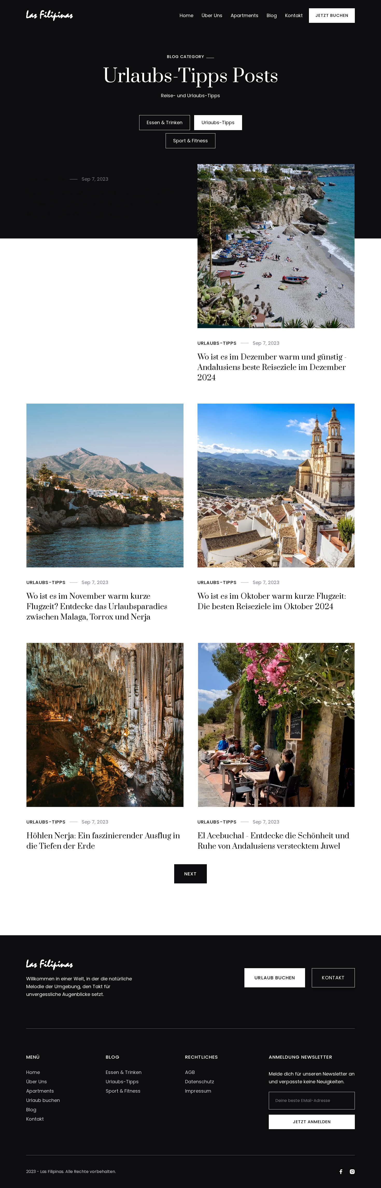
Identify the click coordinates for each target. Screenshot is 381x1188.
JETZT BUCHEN (331, 15)
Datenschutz (199, 1081)
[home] (49, 15)
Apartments (244, 15)
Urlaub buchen (275, 977)
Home (186, 15)
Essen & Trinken (124, 1072)
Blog (272, 15)
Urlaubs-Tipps (122, 1081)
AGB (190, 1072)
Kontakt (294, 15)
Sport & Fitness (123, 1091)
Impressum (198, 1091)
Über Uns (212, 15)
